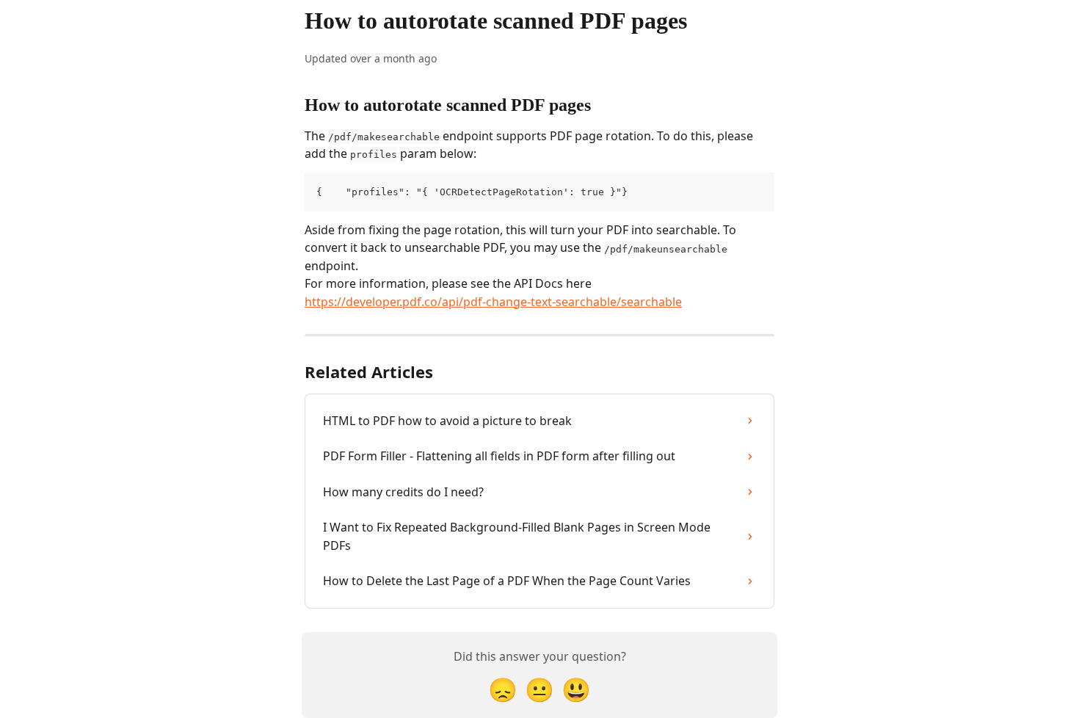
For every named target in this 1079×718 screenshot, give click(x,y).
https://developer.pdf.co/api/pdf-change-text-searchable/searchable (493, 302)
